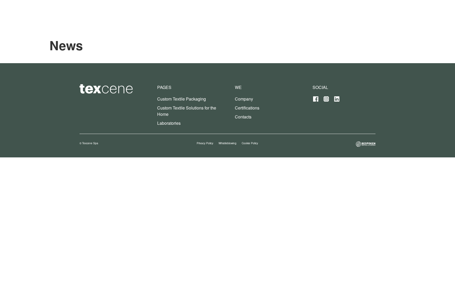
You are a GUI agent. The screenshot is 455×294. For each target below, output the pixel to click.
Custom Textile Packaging (181, 99)
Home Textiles (364, 13)
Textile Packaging (324, 13)
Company (244, 99)
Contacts (243, 117)
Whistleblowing (227, 143)
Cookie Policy (250, 143)
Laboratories (169, 123)
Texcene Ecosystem (278, 13)
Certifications (247, 108)
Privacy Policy (205, 143)
